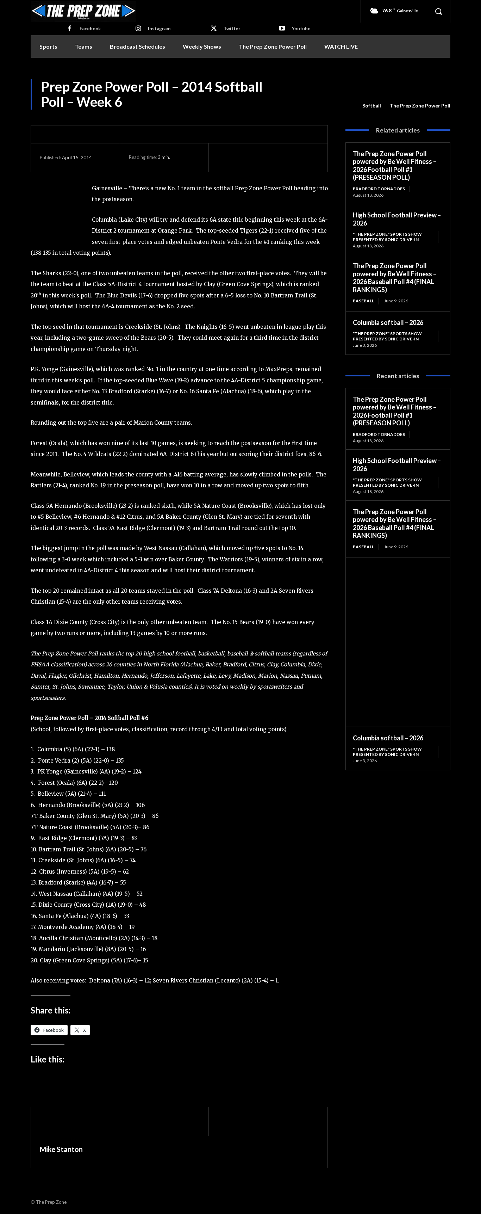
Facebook (90, 28)
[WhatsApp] (273, 157)
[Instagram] (138, 29)
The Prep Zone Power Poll (420, 106)
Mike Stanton (61, 1149)
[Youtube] (282, 29)
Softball (371, 106)
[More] (289, 157)
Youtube (301, 28)
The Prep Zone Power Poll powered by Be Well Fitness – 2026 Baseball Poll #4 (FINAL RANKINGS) (394, 278)
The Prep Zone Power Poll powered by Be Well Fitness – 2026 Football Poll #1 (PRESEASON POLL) (394, 165)
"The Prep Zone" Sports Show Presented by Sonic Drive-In (387, 237)
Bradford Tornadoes (379, 188)
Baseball (363, 300)
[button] (438, 11)
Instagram (159, 28)
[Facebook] (69, 29)
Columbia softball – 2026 (388, 322)
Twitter (232, 28)
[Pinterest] (257, 157)
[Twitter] (213, 29)
